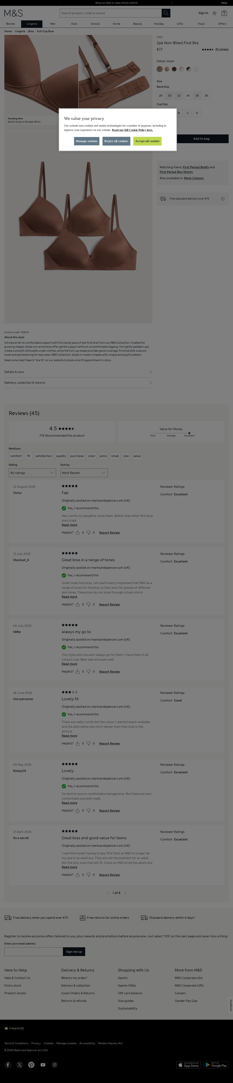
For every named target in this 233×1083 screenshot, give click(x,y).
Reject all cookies (116, 141)
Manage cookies (87, 141)
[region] (118, 129)
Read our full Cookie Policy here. (132, 130)
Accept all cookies (147, 141)
